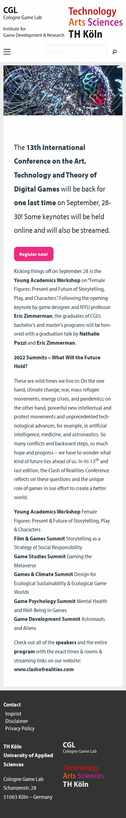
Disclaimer (16, 721)
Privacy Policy (20, 728)
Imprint (13, 713)
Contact (12, 704)
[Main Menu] (7, 52)
